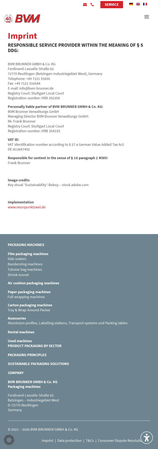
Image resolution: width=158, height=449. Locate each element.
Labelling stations (53, 323)
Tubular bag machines (25, 269)
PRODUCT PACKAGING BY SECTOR (35, 345)
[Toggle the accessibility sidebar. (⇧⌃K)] (147, 438)
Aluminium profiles (22, 323)
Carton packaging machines (30, 305)
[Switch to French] (145, 4)
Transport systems (83, 323)
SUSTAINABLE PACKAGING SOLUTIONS (38, 363)
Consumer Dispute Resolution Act (124, 440)
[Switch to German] (131, 4)
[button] (9, 440)
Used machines (20, 340)
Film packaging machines (28, 253)
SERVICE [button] (112, 4)
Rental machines (21, 332)
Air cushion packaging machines (33, 283)
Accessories (17, 318)
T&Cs (90, 440)
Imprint (47, 440)
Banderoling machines (25, 264)
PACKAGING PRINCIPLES (27, 354)
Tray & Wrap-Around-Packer (29, 310)
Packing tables (116, 323)
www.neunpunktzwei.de (26, 207)
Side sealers (17, 258)
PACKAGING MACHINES (26, 244)
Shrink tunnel (18, 274)
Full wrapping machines (26, 296)
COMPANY (15, 372)
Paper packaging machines (29, 291)
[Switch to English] (138, 4)
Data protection (69, 440)
